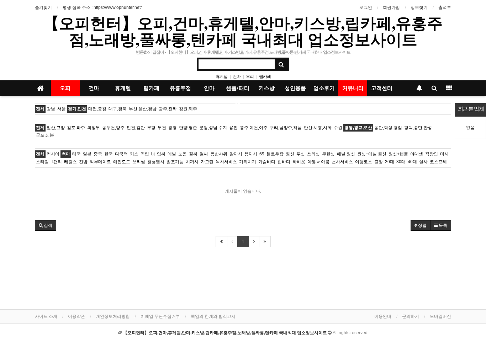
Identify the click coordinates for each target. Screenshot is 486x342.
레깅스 (70, 161)
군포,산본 (45, 135)
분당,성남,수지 (213, 127)
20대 (389, 161)
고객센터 (381, 88)
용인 (233, 127)
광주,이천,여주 (254, 127)
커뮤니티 (353, 88)
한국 (108, 153)
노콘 (182, 153)
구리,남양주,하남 (286, 127)
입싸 (161, 153)
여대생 (416, 153)
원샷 (290, 153)
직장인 (431, 153)
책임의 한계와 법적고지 (213, 316)
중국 (98, 153)
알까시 (235, 153)
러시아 (53, 153)
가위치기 (247, 161)
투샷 (300, 153)
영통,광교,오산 (358, 127)
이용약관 (76, 316)
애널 (172, 153)
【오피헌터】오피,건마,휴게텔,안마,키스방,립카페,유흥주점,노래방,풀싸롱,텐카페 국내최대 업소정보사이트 (243, 30)
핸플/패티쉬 (237, 90)
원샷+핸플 (398, 153)
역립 (145, 153)
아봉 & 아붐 (318, 161)
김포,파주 (76, 127)
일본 (87, 153)
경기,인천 (77, 108)
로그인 (365, 7)
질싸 (193, 153)
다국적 (121, 153)
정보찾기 (419, 7)
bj (153, 153)
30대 (401, 161)
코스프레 (438, 161)
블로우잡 (275, 153)
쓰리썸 (138, 161)
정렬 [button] (422, 225)
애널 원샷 (346, 153)
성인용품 (295, 88)
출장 (378, 161)
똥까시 (250, 153)
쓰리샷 (313, 153)
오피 (250, 76)
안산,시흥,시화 (318, 127)
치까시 (192, 161)
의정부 (93, 127)
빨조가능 (175, 161)
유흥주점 (180, 88)
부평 (151, 127)
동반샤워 (218, 153)
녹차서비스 (226, 161)
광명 (172, 127)
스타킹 (42, 161)
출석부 (444, 7)
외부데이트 (100, 161)
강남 (51, 108)
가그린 (207, 161)
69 (261, 153)
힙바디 (284, 161)
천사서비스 (342, 161)
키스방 (267, 88)
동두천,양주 (113, 127)
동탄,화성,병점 (388, 127)
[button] (45, 225)
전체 (40, 108)
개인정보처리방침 (113, 316)
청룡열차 (155, 161)
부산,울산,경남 (143, 108)
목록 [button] (442, 225)
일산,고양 (56, 127)
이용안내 (382, 316)
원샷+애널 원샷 (371, 153)
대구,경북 (118, 108)
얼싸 (204, 153)
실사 (423, 161)
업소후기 (324, 88)
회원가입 (391, 7)
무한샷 (328, 153)
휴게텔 (221, 76)
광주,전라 (168, 108)
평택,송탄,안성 (418, 127)
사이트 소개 (46, 316)
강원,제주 (188, 108)
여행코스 (363, 161)
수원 (338, 127)
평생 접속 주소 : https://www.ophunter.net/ (102, 7)
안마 (209, 88)
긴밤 (83, 161)
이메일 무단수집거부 (160, 316)
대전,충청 (97, 108)
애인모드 (121, 161)
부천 (162, 127)
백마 (66, 153)
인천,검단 (136, 127)
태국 (76, 153)
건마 (237, 76)
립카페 (265, 76)
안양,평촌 (188, 127)
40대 (412, 161)
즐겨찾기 (43, 7)
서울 (61, 108)
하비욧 (298, 161)
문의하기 (410, 316)
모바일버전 (440, 316)
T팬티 (56, 161)
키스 (134, 153)
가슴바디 (266, 161)
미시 (444, 153)
